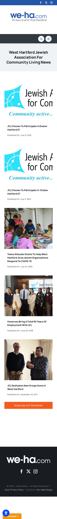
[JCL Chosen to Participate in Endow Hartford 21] (28, 82)
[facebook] (41, 2)
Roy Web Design (44, 489)
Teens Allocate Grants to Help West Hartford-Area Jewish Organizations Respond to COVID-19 (27, 258)
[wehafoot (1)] (28, 456)
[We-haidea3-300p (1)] (28, 13)
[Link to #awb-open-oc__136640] (48, 39)
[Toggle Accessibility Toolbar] (6, 513)
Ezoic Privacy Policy (14, 489)
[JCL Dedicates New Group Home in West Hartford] (28, 341)
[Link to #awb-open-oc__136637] (41, 39)
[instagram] (51, 2)
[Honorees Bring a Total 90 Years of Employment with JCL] (28, 277)
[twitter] (46, 2)
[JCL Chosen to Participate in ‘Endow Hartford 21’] (28, 146)
